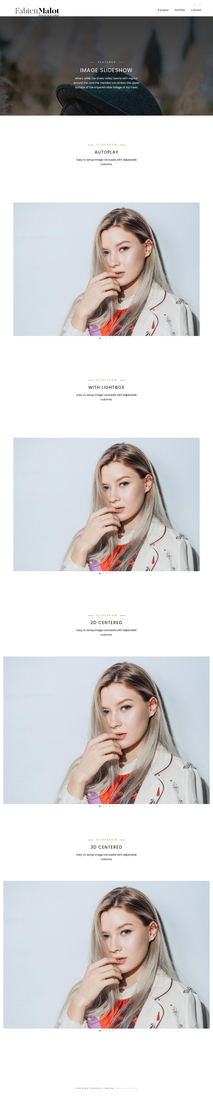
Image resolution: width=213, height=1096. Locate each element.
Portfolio (180, 10)
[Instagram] (200, 5)
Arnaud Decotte (126, 1088)
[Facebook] (194, 5)
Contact (196, 10)
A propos (163, 10)
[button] (100, 338)
